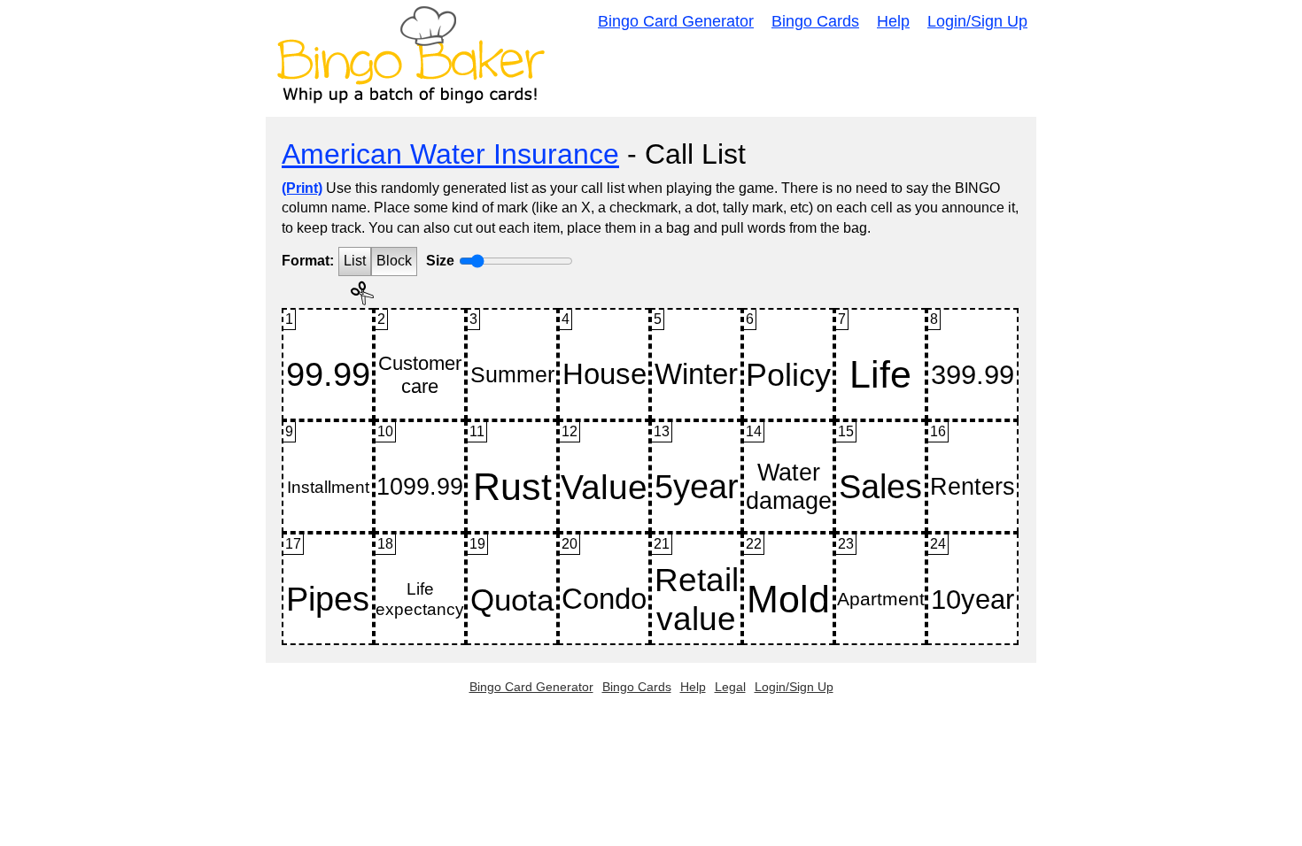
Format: (308, 260)
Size (440, 260)
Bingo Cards (815, 21)
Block (394, 260)
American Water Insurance (450, 154)
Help (893, 21)
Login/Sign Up (977, 21)
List (355, 260)
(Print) (302, 188)
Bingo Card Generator (676, 21)
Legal (730, 687)
